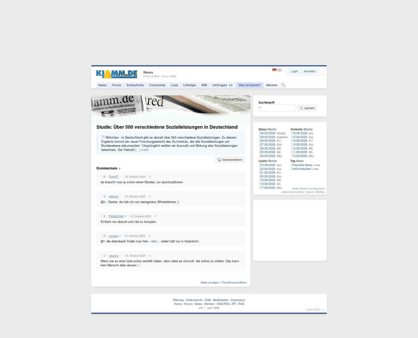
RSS (241, 304)
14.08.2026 (299, 140)
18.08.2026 (267, 184)
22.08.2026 (267, 169)
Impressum (238, 300)
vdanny (114, 196)
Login (294, 71)
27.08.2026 (267, 144)
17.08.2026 (267, 187)
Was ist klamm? (250, 85)
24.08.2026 (267, 156)
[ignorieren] (149, 176)
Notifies (320, 192)
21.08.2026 (267, 172)
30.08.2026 (267, 133)
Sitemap (178, 300)
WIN (204, 85)
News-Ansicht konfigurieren (308, 188)
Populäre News (302, 165)
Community (157, 85)
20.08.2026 (267, 176)
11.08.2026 (299, 152)
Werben (271, 85)
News (102, 85)
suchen (310, 108)
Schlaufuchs (135, 85)
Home (178, 304)
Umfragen (222, 85)
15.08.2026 (299, 137)
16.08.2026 (299, 133)
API (233, 304)
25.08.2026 (267, 152)
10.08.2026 (299, 156)
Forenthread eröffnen (234, 282)
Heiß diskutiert (301, 169)
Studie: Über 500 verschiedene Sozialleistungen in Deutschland (167, 127)
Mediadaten (221, 300)
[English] (279, 70)
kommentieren (232, 159)
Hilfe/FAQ (223, 304)
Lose (174, 85)
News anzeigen (210, 282)
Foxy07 (114, 176)
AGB (208, 300)
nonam (113, 235)
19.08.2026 (267, 180)
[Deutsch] (274, 70)
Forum (116, 85)
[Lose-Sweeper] (283, 86)
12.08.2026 (299, 148)
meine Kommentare (292, 192)
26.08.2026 (267, 148)
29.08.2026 (267, 137)
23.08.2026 (267, 165)
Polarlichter (116, 216)
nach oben (313, 309)
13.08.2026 (299, 144)
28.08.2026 (267, 140)
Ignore (310, 192)
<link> (154, 241)
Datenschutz (194, 300)
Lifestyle (189, 85)
